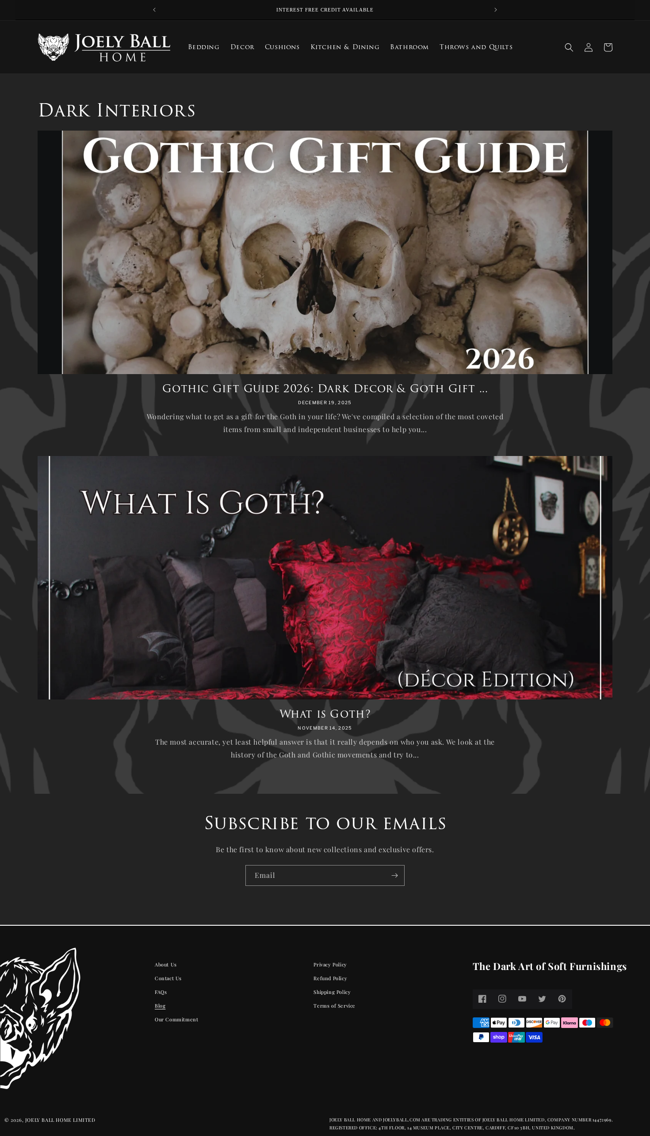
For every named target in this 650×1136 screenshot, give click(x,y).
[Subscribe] (394, 875)
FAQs (161, 991)
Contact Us (168, 978)
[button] (569, 47)
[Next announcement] (495, 9)
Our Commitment (176, 1019)
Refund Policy (330, 978)
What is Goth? (325, 714)
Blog (160, 1005)
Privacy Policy (330, 964)
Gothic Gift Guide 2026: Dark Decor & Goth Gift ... (325, 388)
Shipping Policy (332, 991)
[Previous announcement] (154, 9)
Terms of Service (335, 1005)
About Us (166, 964)
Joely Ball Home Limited (60, 1120)
